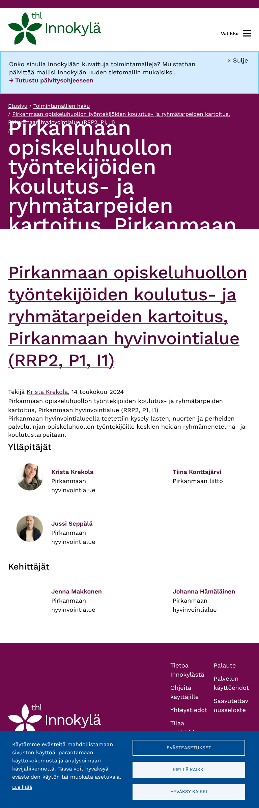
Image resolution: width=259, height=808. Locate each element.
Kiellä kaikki (189, 769)
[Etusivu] (54, 29)
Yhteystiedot (188, 710)
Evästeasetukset (189, 747)
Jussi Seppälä (72, 523)
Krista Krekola (47, 392)
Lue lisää (22, 787)
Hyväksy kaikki (188, 791)
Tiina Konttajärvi (197, 472)
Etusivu (17, 106)
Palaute (225, 665)
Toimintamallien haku (61, 106)
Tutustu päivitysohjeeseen (54, 80)
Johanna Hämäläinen (204, 591)
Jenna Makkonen (76, 591)
